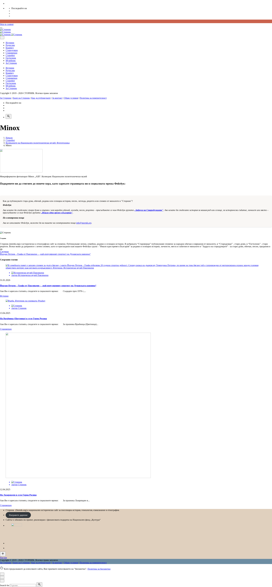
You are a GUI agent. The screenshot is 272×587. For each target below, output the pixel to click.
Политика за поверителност (93, 98)
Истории (4, 296)
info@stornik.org (83, 223)
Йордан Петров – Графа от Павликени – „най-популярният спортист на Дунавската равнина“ (48, 285)
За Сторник (5, 98)
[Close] (2, 37)
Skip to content (6, 24)
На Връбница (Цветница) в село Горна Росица (23, 318)
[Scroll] (3, 554)
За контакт (57, 98)
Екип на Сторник (21, 98)
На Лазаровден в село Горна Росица (18, 495)
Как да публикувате (41, 98)
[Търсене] (8, 116)
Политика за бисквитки (99, 569)
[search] (39, 584)
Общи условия (71, 98)
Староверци (6, 329)
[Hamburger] (1, 27)
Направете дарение (18, 515)
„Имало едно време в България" (57, 212)
